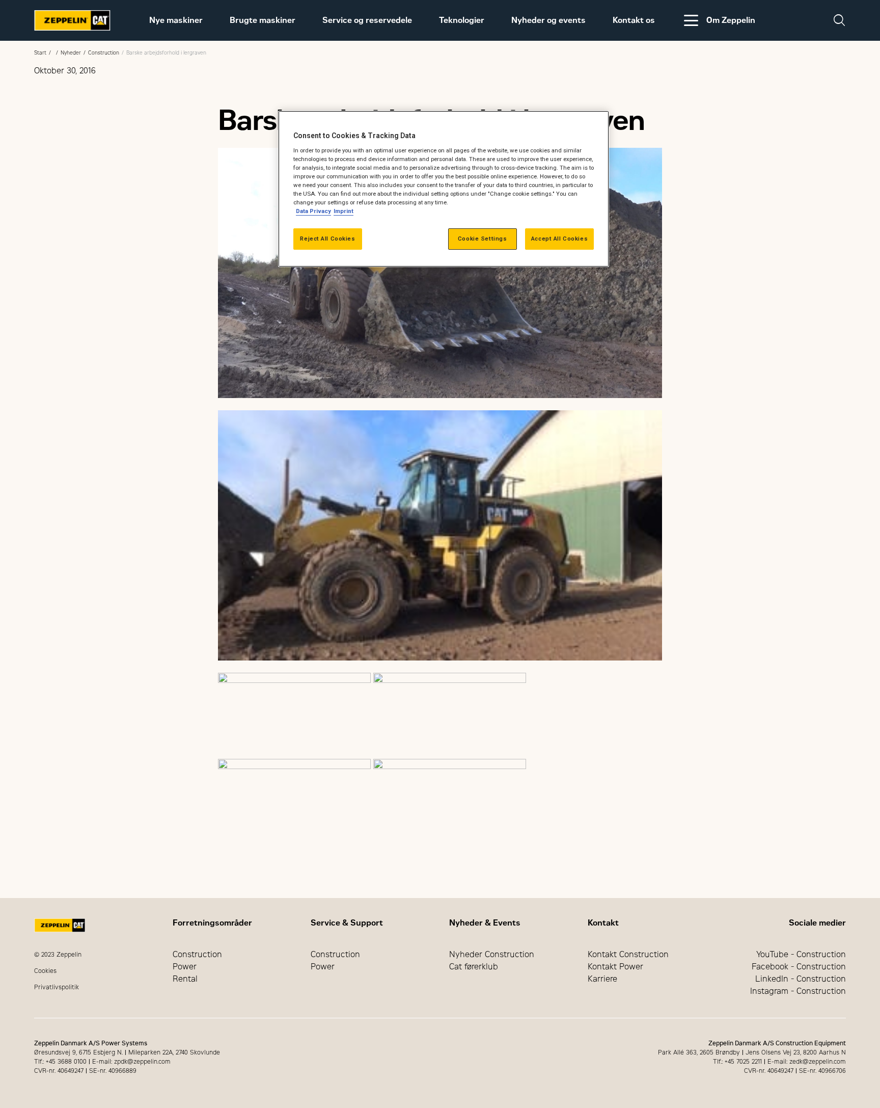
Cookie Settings (482, 238)
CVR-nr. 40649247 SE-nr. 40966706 (795, 1070)
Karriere (602, 979)
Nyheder (71, 52)
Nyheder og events (548, 20)
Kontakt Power (615, 966)
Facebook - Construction (799, 966)
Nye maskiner (176, 20)
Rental (185, 979)
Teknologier (461, 20)
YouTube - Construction (801, 954)
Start (40, 52)
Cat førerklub (473, 966)
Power (185, 966)
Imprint (343, 211)
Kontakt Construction (628, 954)
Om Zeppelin (730, 20)
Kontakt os (634, 20)
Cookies (45, 970)
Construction (103, 52)
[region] (443, 189)
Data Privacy (313, 211)
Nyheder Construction (491, 954)
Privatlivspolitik (56, 987)
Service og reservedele (367, 20)
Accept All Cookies (559, 238)
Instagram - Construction (798, 991)
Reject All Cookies (327, 238)
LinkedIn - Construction (800, 979)
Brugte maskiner (262, 20)
